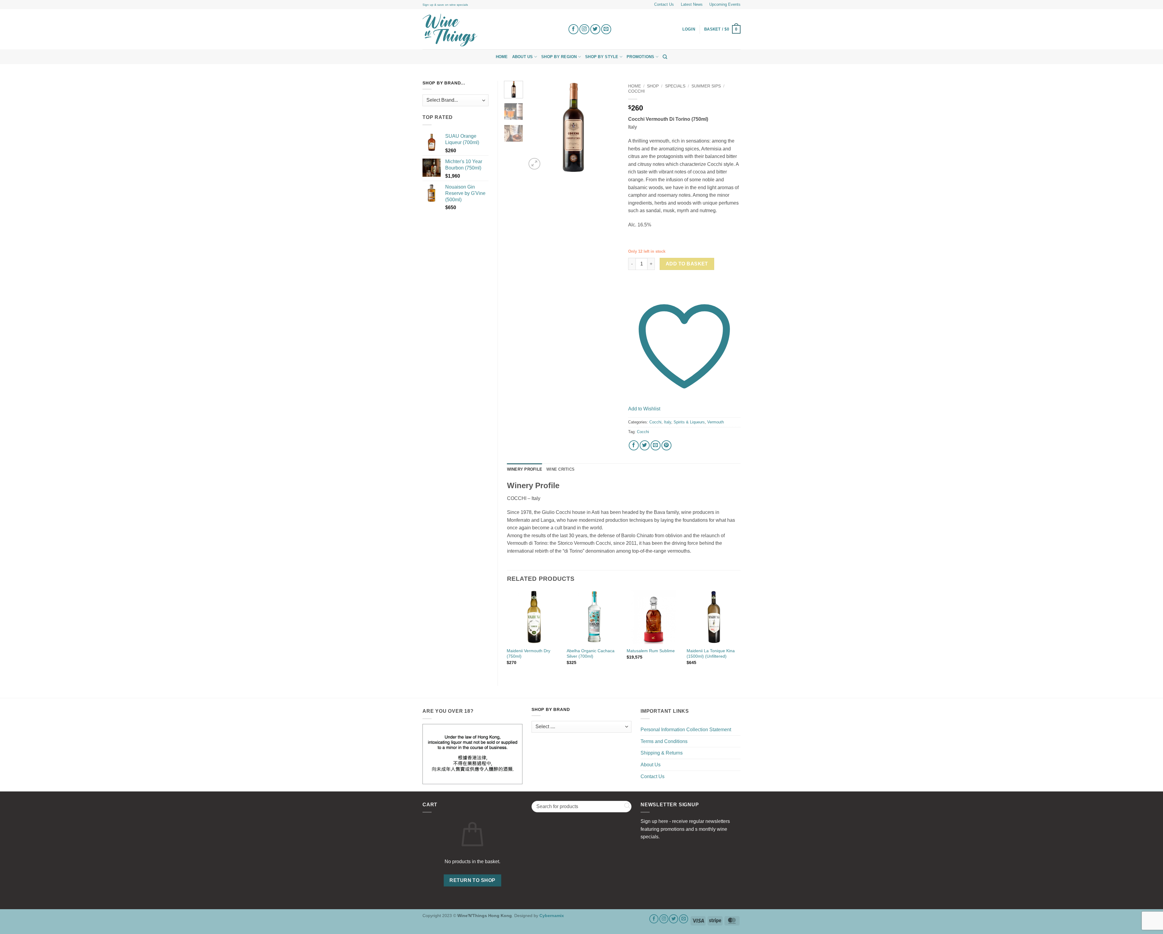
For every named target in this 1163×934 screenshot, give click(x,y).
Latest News (692, 4)
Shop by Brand (551, 709)
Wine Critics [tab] (560, 469)
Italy (667, 422)
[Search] (665, 57)
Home (502, 56)
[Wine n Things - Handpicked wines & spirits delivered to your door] (490, 30)
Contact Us (664, 4)
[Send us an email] (606, 29)
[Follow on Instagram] (584, 29)
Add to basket (687, 263)
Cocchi (636, 91)
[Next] (609, 127)
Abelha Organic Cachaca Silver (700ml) (591, 653)
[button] (722, 29)
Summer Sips (706, 86)
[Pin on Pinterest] (666, 445)
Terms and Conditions (664, 741)
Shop (653, 86)
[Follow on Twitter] (595, 29)
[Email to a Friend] (656, 445)
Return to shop (472, 880)
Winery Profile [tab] (524, 469)
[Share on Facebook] (634, 445)
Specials (675, 86)
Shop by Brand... (443, 83)
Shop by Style (601, 56)
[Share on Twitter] (645, 445)
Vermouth (715, 422)
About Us (522, 56)
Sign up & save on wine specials (445, 4)
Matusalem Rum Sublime (651, 650)
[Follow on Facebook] (573, 29)
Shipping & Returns (662, 752)
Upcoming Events (725, 4)
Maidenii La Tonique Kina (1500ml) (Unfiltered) (711, 653)
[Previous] (536, 127)
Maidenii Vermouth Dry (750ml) (528, 653)
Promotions (640, 56)
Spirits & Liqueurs (689, 422)
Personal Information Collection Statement (686, 729)
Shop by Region (559, 56)
